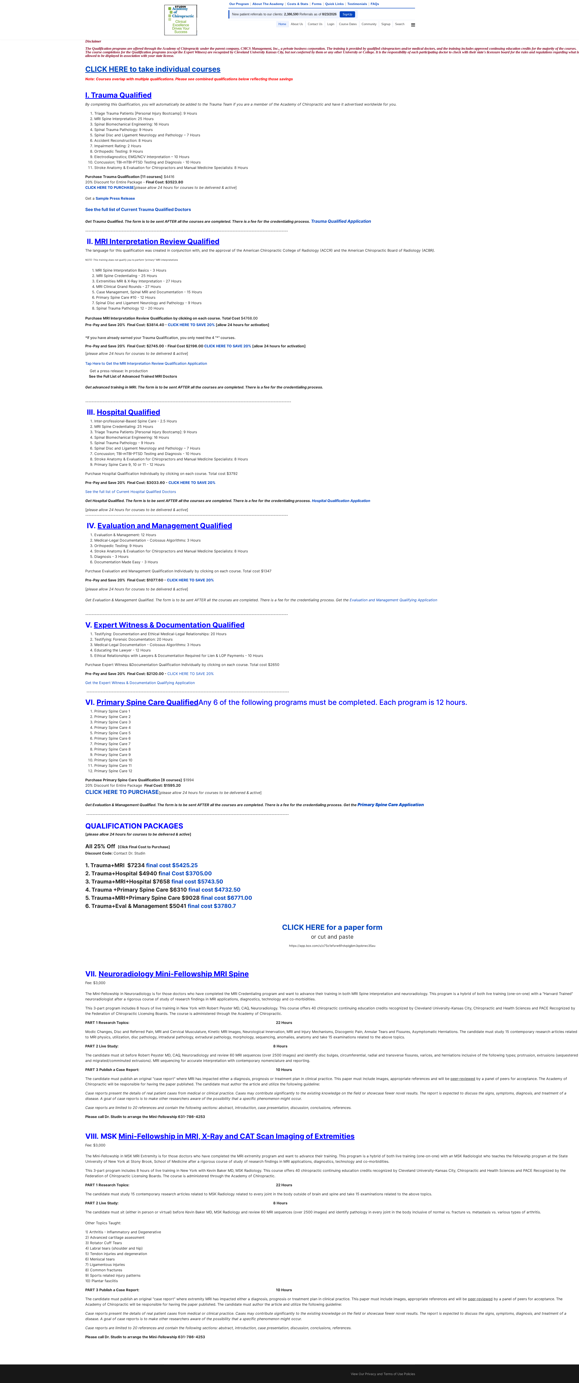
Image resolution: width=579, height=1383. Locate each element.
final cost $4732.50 (214, 889)
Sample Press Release (115, 198)
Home (282, 24)
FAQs (375, 4)
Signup (385, 24)
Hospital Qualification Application (341, 500)
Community (369, 24)
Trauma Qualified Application (341, 221)
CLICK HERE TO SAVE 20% (191, 324)
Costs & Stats (297, 4)
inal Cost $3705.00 (186, 873)
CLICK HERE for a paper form (332, 927)
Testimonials (357, 4)
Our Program (239, 4)
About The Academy (268, 4)
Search (399, 24)
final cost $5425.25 (172, 865)
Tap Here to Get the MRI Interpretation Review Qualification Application (146, 363)
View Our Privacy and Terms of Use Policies (383, 1374)
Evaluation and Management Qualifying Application (393, 600)
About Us (297, 24)
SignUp (347, 14)
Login (330, 24)
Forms (317, 4)
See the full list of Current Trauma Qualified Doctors (138, 209)
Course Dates (348, 24)
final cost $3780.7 (212, 906)
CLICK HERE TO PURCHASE (109, 187)
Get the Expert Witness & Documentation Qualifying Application (140, 682)
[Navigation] (413, 41)
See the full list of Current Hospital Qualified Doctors (131, 491)
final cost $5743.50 (197, 881)
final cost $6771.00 (226, 898)
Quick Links (334, 4)
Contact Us (315, 24)
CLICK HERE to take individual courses (153, 69)
